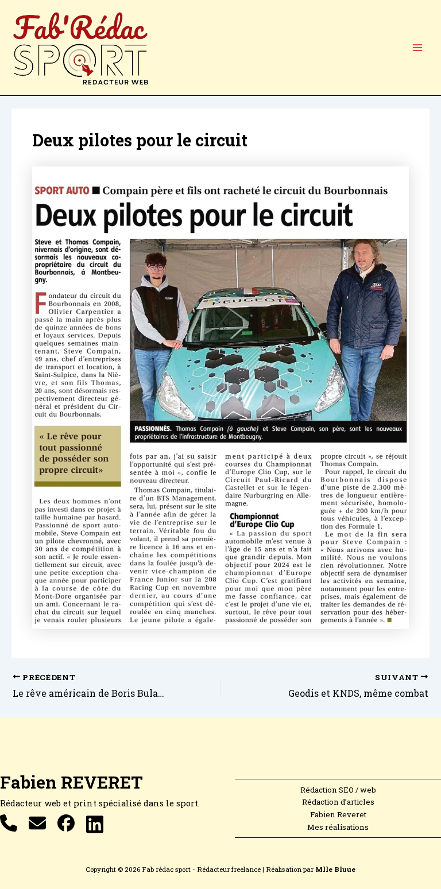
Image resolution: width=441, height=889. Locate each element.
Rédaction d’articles (338, 802)
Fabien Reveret (338, 814)
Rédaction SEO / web (338, 790)
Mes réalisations (338, 827)
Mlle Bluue (335, 869)
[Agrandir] (394, 181)
